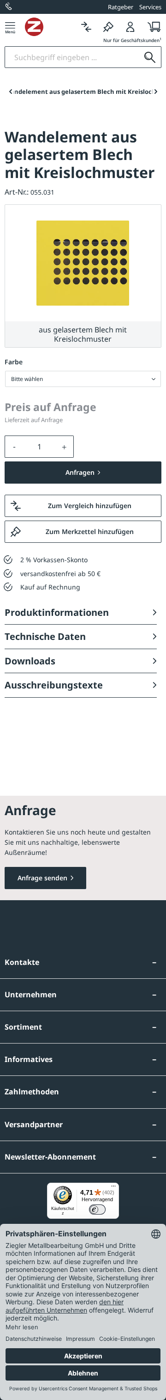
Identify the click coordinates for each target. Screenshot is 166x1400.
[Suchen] (150, 57)
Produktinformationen (57, 612)
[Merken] (108, 26)
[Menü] (10, 26)
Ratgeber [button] (120, 7)
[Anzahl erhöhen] (64, 447)
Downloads (30, 661)
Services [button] (150, 7)
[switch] (97, 1209)
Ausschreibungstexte (54, 685)
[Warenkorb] (151, 26)
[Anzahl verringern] (14, 447)
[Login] (130, 26)
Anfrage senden (42, 877)
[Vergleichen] (86, 26)
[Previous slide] (10, 91)
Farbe (14, 361)
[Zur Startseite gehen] (50, 27)
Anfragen (80, 472)
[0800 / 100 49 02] (9, 7)
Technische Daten (45, 636)
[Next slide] (155, 91)
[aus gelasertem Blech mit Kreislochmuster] (82, 263)
